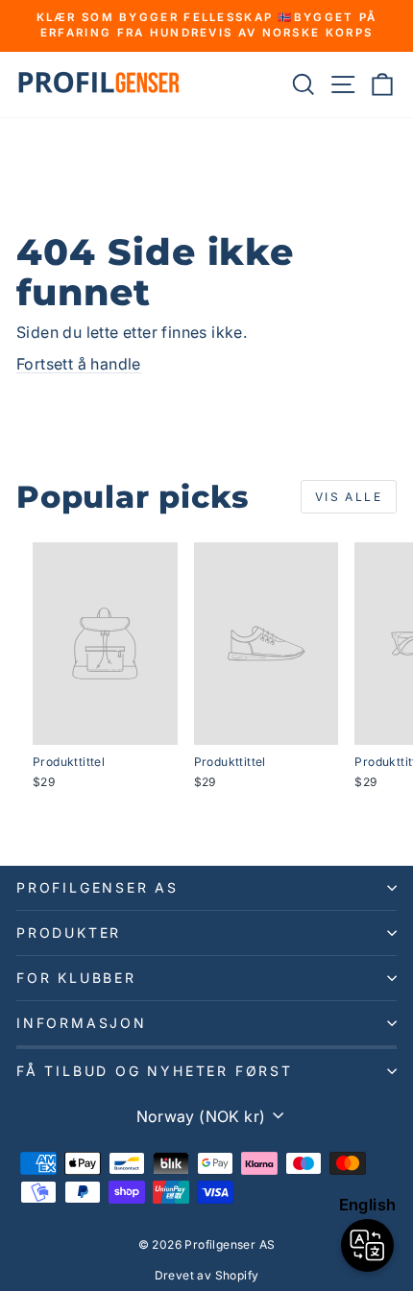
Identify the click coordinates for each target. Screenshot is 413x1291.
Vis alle (348, 497)
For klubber (76, 977)
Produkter (68, 932)
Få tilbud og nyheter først (154, 1071)
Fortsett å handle (78, 363)
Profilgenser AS (97, 887)
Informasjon (81, 1023)
